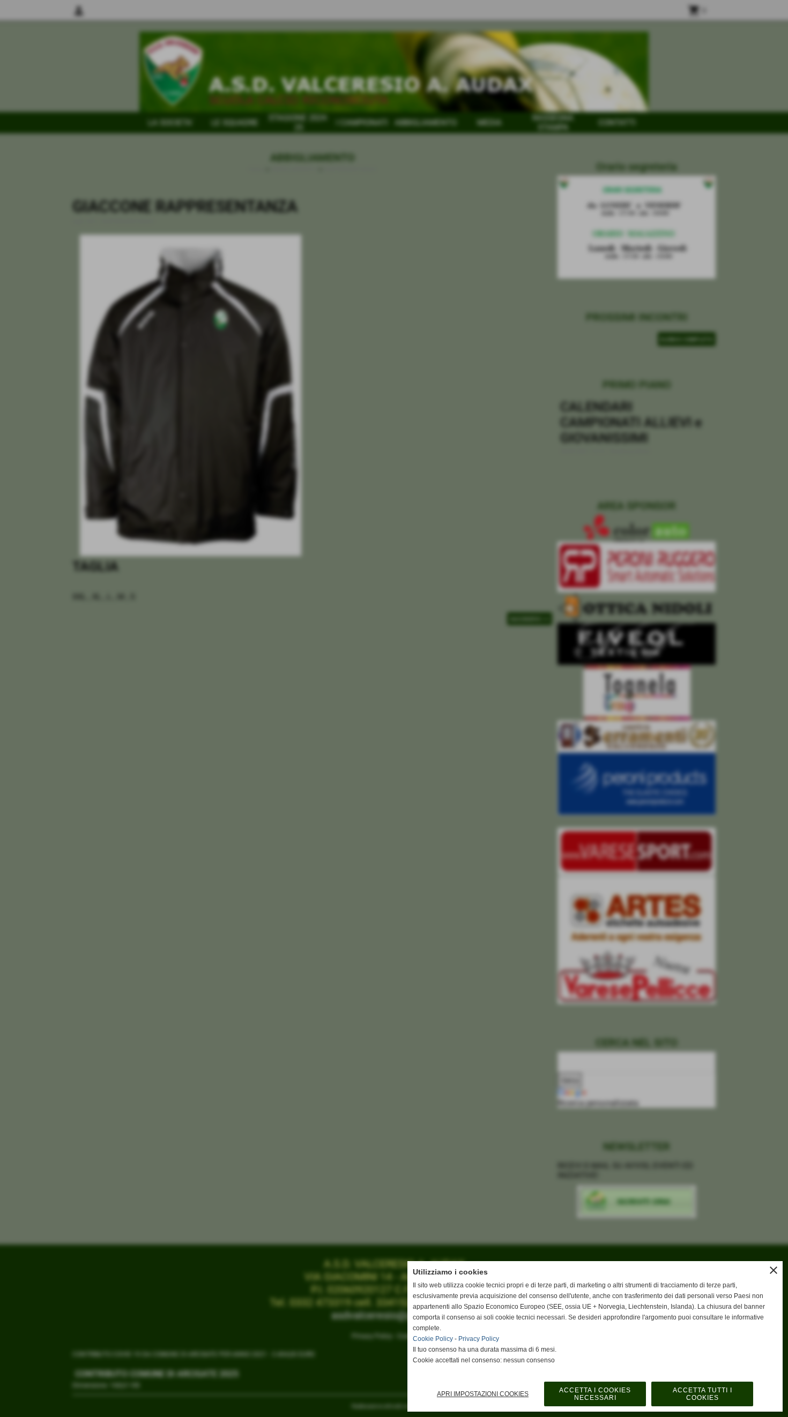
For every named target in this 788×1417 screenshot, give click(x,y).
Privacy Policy (478, 1339)
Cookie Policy (433, 1339)
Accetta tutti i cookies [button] (702, 1393)
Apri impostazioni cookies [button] (483, 1394)
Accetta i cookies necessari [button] (595, 1393)
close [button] (773, 1270)
